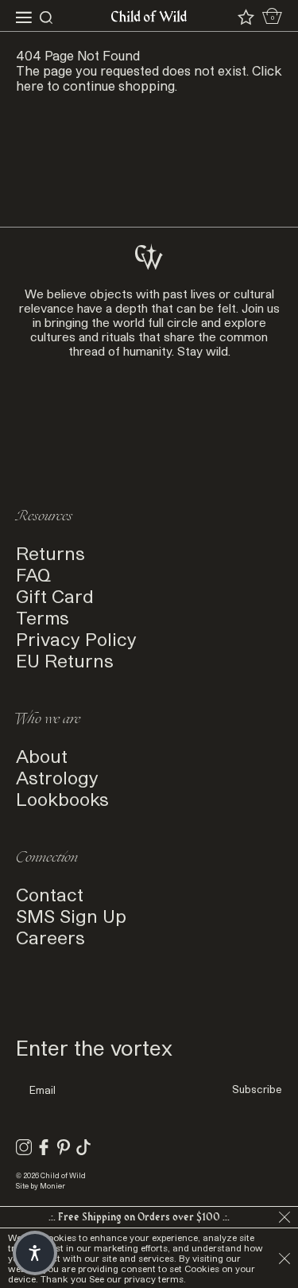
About (42, 755)
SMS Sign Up (71, 915)
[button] (35, 1253)
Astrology (57, 777)
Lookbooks (62, 798)
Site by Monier (40, 1185)
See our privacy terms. (137, 1279)
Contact (49, 894)
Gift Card (55, 595)
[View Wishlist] (246, 17)
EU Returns (65, 660)
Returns (50, 552)
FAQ (33, 574)
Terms (42, 617)
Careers (50, 937)
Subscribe (257, 1089)
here (30, 85)
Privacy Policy (76, 638)
